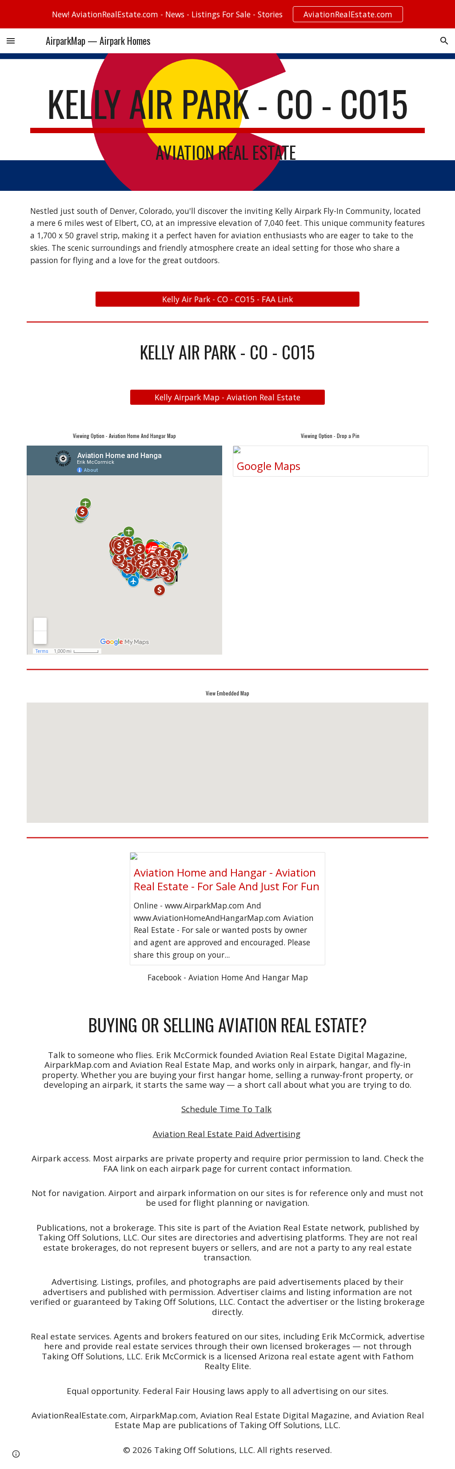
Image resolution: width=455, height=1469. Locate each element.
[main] (228, 122)
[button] (10, 40)
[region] (227, 14)
